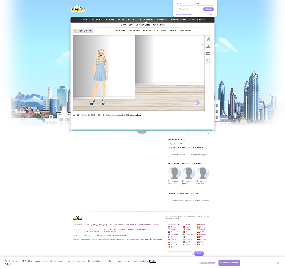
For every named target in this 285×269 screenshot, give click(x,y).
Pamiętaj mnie (184, 9)
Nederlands (175, 232)
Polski (202, 232)
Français (203, 227)
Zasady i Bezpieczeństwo (115, 235)
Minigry (98, 226)
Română (203, 234)
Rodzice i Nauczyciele (97, 235)
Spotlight (101, 224)
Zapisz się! (209, 14)
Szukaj (199, 253)
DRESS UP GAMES (154, 224)
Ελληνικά (189, 239)
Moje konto (106, 226)
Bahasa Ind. (175, 224)
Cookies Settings (207, 263)
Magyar (202, 229)
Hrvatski (173, 229)
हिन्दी (201, 242)
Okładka (93, 224)
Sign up (86, 224)
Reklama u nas (97, 230)
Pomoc (86, 235)
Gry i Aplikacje (90, 226)
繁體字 (202, 244)
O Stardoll (87, 230)
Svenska (188, 237)
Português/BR (190, 234)
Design (121, 224)
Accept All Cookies (229, 263)
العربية (188, 242)
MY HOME (109, 224)
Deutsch (203, 224)
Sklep (116, 224)
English (173, 227)
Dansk (188, 224)
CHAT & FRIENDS (132, 224)
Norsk (187, 232)
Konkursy (142, 224)
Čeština (173, 239)
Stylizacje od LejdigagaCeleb (183, 194)
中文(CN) (174, 244)
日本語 (188, 244)
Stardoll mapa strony (92, 231)
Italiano (188, 229)
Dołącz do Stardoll (175, 144)
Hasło (198, 4)
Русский (203, 239)
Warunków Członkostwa (153, 239)
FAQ (126, 235)
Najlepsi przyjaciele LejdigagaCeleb (187, 163)
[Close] (278, 263)
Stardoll (78, 8)
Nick (179, 4)
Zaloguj (209, 9)
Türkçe (202, 237)
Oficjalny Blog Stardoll (108, 231)
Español (188, 227)
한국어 (173, 247)
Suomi (173, 237)
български (174, 242)
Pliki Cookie (152, 230)
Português (174, 234)
